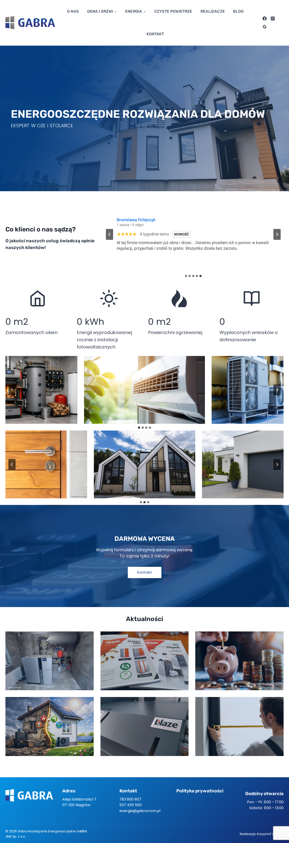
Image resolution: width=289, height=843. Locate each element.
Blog (238, 11)
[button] (144, 572)
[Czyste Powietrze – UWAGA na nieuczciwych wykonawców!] (49, 726)
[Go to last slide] (12, 389)
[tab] (186, 276)
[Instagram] (273, 18)
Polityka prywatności (199, 791)
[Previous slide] (109, 234)
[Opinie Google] (265, 27)
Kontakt (155, 34)
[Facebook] (265, 18)
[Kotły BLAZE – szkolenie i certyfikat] (144, 726)
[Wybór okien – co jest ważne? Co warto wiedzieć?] (239, 726)
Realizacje (212, 11)
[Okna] (144, 464)
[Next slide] (277, 389)
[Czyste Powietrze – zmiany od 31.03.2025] (239, 660)
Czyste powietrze (173, 11)
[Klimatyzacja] (144, 390)
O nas (73, 11)
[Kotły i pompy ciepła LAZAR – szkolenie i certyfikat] (144, 660)
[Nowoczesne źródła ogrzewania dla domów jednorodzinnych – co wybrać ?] (49, 660)
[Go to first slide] (277, 234)
